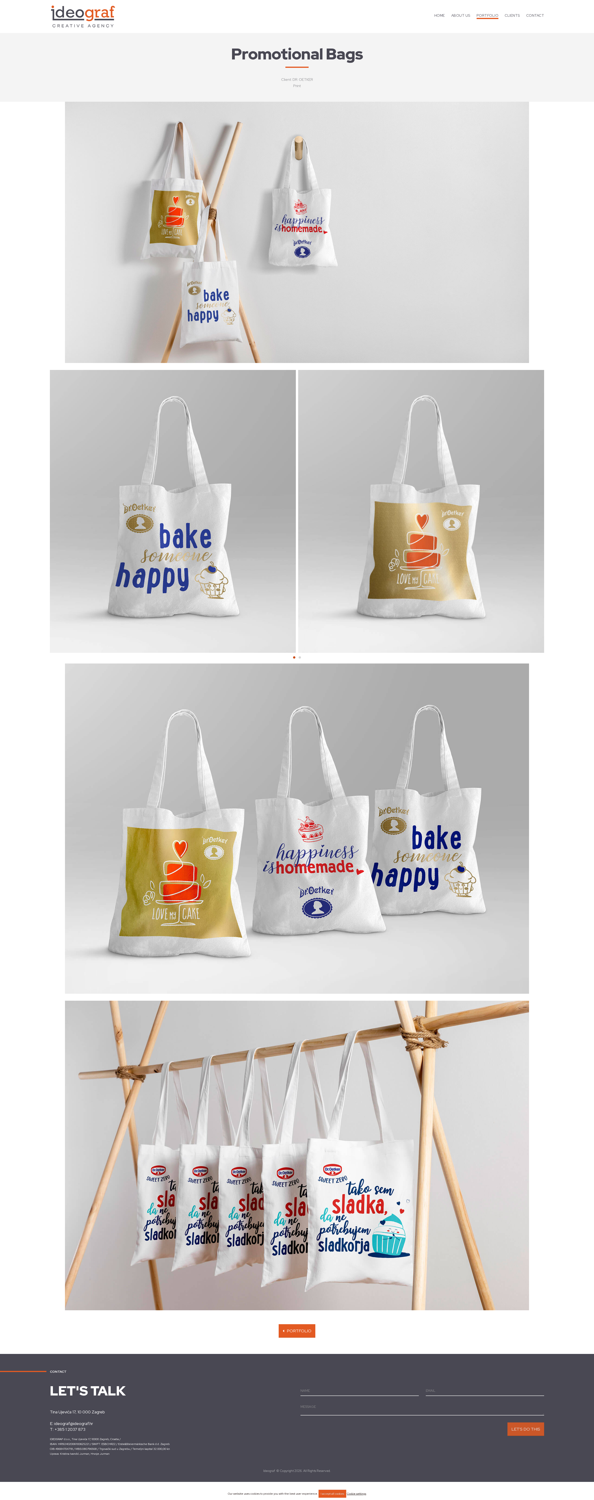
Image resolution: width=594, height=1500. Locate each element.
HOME (439, 15)
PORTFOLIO (488, 15)
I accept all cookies (332, 1494)
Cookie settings (356, 1494)
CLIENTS (512, 15)
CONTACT (535, 15)
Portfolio (297, 1330)
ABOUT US (460, 15)
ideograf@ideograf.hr (73, 1423)
